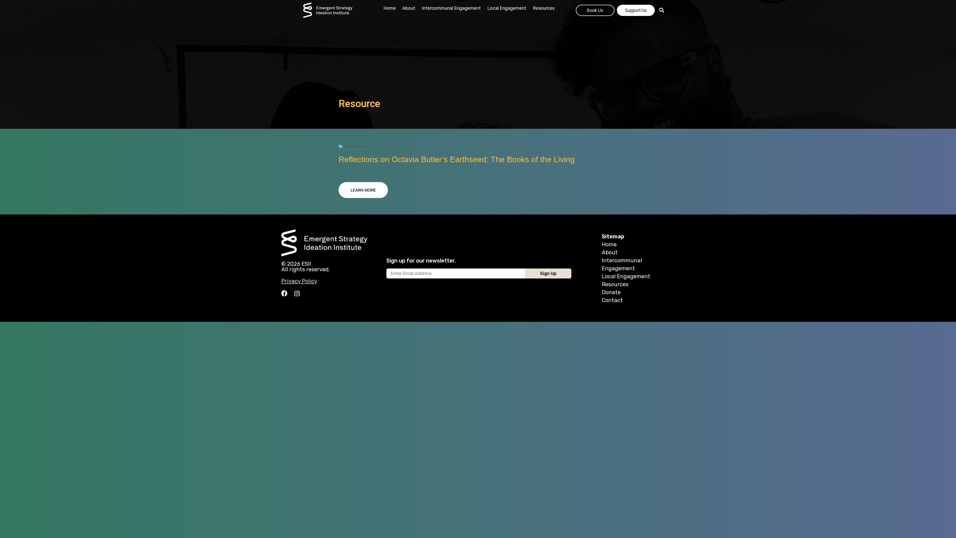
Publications (354, 146)
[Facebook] (284, 293)
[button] (363, 190)
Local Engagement (506, 8)
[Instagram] (297, 293)
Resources (543, 8)
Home (389, 8)
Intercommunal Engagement (451, 8)
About (408, 8)
